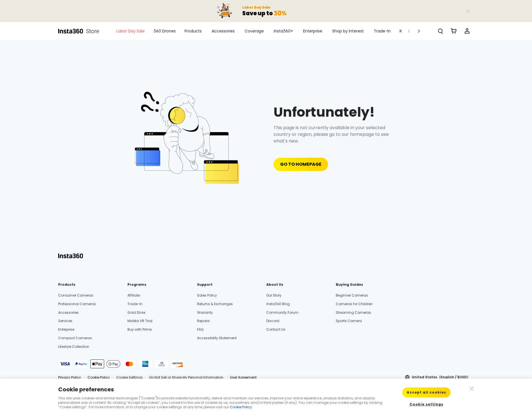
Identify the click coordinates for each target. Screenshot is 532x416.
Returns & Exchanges (215, 304)
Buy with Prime (139, 329)
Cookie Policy (99, 377)
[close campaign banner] (467, 11)
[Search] (440, 31)
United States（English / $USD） (441, 377)
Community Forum (282, 312)
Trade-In (382, 31)
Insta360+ (283, 31)
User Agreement (243, 377)
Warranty (205, 312)
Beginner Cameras (352, 295)
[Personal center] (467, 31)
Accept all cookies (426, 392)
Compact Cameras (75, 338)
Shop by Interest (348, 31)
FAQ (200, 329)
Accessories (223, 31)
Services (65, 320)
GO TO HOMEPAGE (300, 164)
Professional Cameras (77, 304)
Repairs (203, 320)
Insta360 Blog (278, 304)
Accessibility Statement (217, 338)
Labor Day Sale (130, 31)
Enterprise (312, 31)
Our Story (274, 295)
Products (193, 31)
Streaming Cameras (353, 312)
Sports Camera (349, 320)
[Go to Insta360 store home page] (81, 31)
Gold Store (136, 312)
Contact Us (275, 329)
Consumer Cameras (75, 295)
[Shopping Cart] (454, 31)
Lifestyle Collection (73, 346)
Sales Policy (207, 295)
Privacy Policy (69, 377)
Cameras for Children (354, 304)
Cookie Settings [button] (129, 377)
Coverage (254, 31)
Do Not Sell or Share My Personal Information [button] (186, 377)
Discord (272, 320)
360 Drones (165, 31)
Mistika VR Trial (139, 320)
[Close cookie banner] (471, 388)
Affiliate (133, 295)
